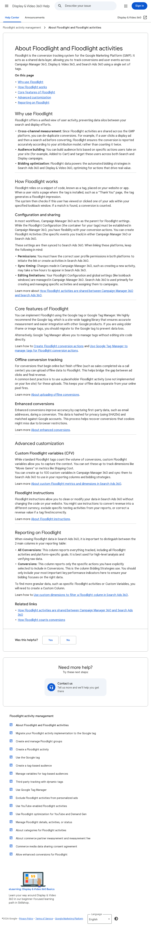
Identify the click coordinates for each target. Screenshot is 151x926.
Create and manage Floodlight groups (39, 741)
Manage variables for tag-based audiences (42, 773)
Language (96, 914)
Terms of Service (44, 918)
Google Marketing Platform (69, 918)
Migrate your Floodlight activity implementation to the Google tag (56, 733)
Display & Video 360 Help (31, 6)
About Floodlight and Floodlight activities (42, 725)
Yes (50, 640)
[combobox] (90, 6)
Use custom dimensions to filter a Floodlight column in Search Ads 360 (81, 595)
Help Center (12, 17)
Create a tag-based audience (34, 765)
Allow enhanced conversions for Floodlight (41, 854)
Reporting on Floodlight (33, 103)
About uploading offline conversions (55, 395)
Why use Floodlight (30, 82)
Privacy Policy (26, 918)
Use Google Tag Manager (31, 790)
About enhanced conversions (50, 430)
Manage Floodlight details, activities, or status (44, 822)
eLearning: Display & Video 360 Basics (32, 889)
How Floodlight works (32, 87)
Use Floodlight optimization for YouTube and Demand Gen (51, 814)
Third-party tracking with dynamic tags (39, 781)
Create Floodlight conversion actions (59, 346)
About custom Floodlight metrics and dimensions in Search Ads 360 (76, 484)
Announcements (35, 17)
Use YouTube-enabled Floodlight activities (41, 806)
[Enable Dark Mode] (116, 918)
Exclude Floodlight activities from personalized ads (47, 798)
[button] (6, 5)
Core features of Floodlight (36, 92)
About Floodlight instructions (50, 519)
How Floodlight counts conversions (41, 620)
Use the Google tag (28, 757)
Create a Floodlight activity (32, 749)
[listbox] (99, 919)
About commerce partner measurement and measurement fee (53, 838)
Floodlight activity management (31, 716)
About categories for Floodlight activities (41, 830)
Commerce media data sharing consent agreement (46, 846)
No (68, 640)
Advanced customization (34, 97)
